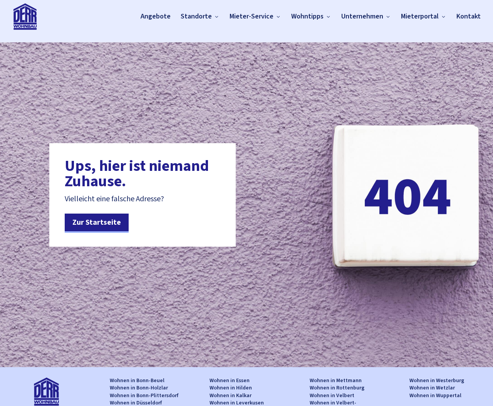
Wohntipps (307, 16)
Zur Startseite (96, 222)
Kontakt (468, 16)
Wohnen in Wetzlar (432, 388)
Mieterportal (420, 16)
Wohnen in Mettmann (336, 380)
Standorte (196, 16)
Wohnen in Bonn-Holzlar (139, 388)
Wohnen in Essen (230, 380)
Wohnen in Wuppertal (435, 395)
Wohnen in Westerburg (436, 380)
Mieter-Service (251, 16)
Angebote (156, 16)
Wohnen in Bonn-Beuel (137, 380)
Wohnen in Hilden (231, 388)
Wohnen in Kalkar (231, 395)
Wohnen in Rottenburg (337, 388)
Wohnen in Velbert (332, 395)
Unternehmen (362, 16)
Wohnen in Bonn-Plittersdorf (144, 395)
